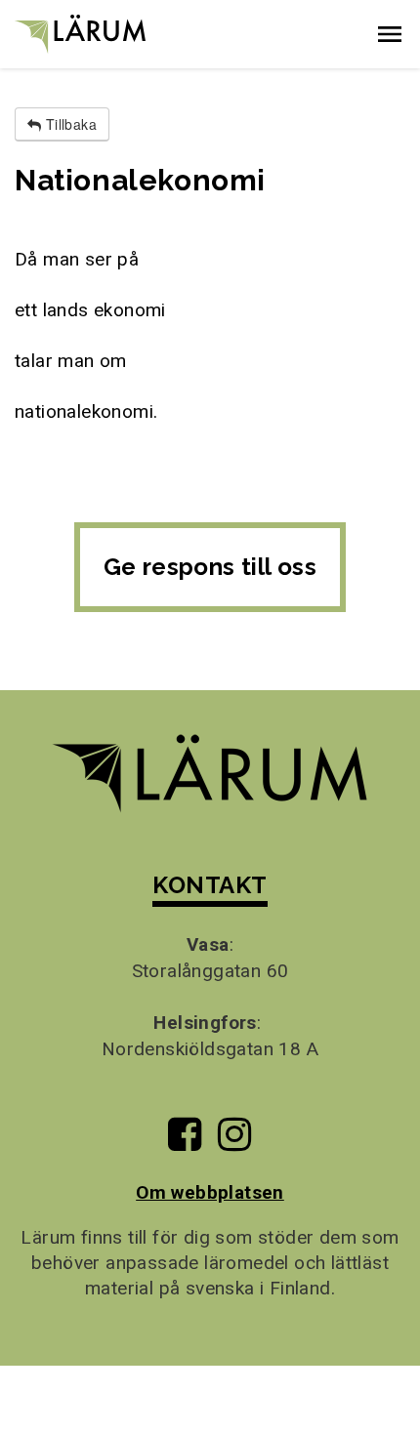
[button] (389, 34)
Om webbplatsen (210, 1192)
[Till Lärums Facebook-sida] (184, 1141)
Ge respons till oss (210, 567)
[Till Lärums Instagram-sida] (234, 1141)
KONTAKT (209, 885)
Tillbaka (69, 124)
